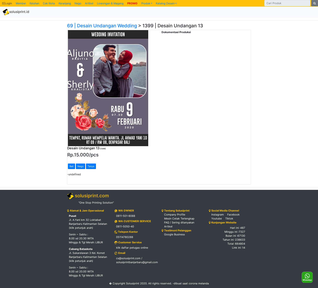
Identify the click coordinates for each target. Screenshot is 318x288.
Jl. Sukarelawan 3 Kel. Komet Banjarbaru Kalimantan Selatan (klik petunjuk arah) (88, 255)
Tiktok (229, 218)
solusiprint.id (19, 12)
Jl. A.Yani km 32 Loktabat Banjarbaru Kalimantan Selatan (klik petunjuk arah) (88, 221)
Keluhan (34, 3)
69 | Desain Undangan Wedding (102, 25)
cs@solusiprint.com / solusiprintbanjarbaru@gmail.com (136, 260)
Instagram (217, 214)
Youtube (216, 218)
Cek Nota (49, 3)
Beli (71, 166)
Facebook (233, 214)
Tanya (91, 166)
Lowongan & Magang (110, 3)
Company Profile (174, 214)
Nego (78, 3)
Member (21, 3)
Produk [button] (145, 3)
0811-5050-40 (125, 226)
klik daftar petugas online (132, 247)
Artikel (89, 3)
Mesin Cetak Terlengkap (179, 218)
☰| (7, 3)
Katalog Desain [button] (165, 3)
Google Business (174, 234)
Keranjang (65, 3)
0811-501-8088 (125, 215)
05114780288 (124, 237)
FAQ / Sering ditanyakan (179, 222)
